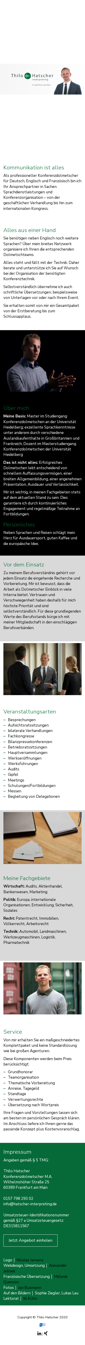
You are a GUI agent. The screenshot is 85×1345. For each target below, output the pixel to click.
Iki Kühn (30, 1298)
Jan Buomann (29, 1287)
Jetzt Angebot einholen (30, 1240)
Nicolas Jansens (30, 1260)
